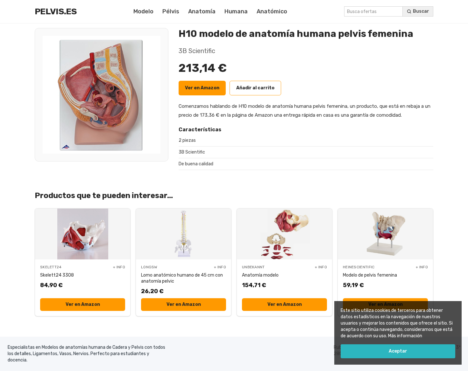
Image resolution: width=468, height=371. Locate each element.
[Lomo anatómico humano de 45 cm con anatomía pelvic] (183, 234)
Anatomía (202, 11)
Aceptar (398, 351)
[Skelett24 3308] (82, 234)
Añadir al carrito (255, 88)
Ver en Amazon (202, 88)
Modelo (143, 11)
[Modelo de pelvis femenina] (385, 234)
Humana (236, 11)
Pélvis (170, 11)
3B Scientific (197, 51)
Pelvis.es (56, 11)
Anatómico (272, 11)
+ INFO (119, 267)
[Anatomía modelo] (284, 234)
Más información (405, 336)
